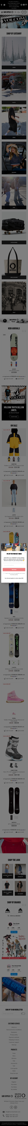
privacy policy (15, 574)
